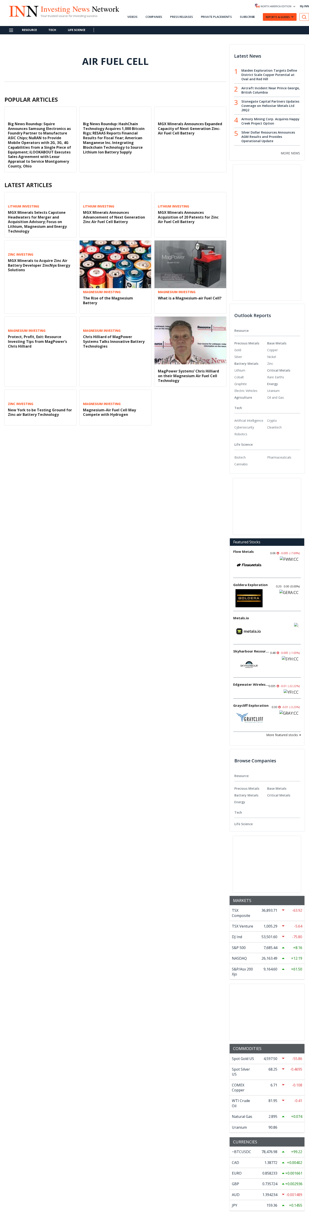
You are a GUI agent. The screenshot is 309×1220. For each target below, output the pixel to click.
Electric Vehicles (245, 391)
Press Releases (181, 17)
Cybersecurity (244, 427)
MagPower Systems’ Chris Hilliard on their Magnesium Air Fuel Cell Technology (188, 376)
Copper (272, 350)
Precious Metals (246, 343)
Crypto (272, 420)
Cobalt (239, 377)
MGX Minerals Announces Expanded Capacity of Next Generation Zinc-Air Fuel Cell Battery (190, 128)
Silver (238, 357)
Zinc (270, 363)
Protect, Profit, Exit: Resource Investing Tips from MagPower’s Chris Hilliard (37, 341)
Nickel (271, 357)
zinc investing (20, 254)
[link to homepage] (21, 10)
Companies (153, 17)
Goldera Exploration (250, 584)
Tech (52, 30)
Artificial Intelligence (248, 420)
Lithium (239, 370)
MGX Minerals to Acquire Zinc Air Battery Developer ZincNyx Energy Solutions (39, 265)
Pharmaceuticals (279, 457)
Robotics (240, 434)
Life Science (77, 30)
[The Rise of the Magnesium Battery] (115, 264)
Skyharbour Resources (251, 651)
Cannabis (241, 464)
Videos (132, 17)
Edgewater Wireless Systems (251, 684)
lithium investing (23, 206)
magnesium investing (102, 292)
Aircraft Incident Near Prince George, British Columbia (270, 90)
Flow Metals (243, 551)
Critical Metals (278, 370)
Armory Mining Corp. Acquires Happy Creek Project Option (270, 121)
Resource (29, 30)
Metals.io (241, 618)
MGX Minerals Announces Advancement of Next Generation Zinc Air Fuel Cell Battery (114, 217)
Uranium (273, 391)
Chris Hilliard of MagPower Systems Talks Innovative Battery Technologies (114, 341)
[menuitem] (250, 350)
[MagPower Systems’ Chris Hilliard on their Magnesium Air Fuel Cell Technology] (190, 340)
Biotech (240, 457)
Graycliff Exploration (251, 705)
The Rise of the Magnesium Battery (108, 300)
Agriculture (243, 397)
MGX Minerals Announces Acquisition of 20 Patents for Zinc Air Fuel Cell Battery (188, 217)
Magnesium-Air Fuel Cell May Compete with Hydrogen (109, 412)
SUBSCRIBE (247, 17)
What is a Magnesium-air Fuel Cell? (189, 298)
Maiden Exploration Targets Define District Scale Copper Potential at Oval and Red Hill (269, 74)
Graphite (240, 384)
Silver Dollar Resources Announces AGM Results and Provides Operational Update (268, 136)
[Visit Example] (304, 17)
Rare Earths (275, 377)
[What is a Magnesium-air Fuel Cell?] (190, 264)
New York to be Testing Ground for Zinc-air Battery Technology (40, 412)
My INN (304, 6)
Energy (272, 384)
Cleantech (274, 427)
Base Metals (276, 343)
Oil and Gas (275, 397)
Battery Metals (246, 363)
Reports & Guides (278, 17)
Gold (237, 350)
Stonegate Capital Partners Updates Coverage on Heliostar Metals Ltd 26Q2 (270, 105)
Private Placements (216, 17)
